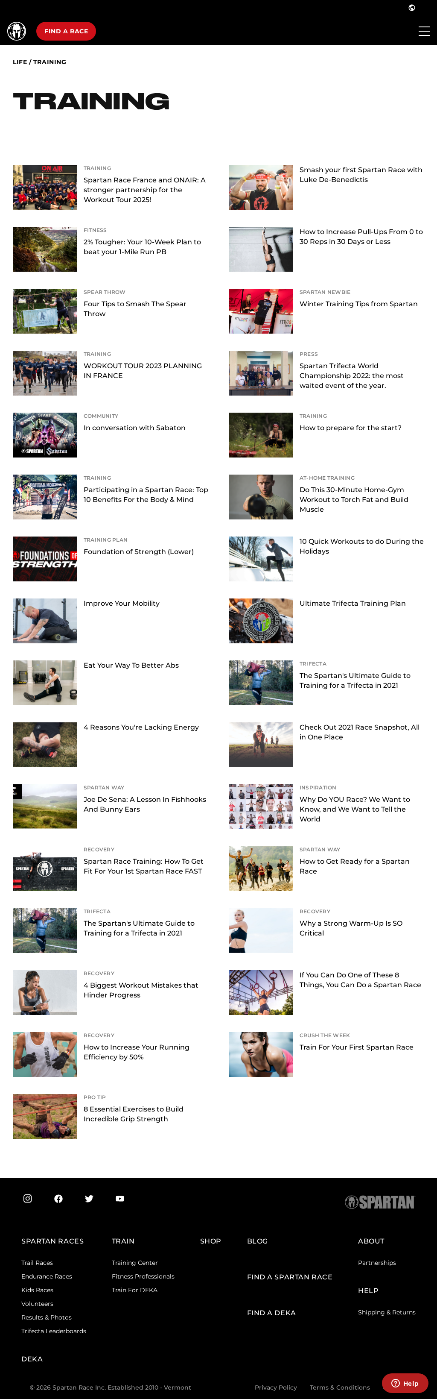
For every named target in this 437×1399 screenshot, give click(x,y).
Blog (257, 1241)
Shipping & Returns (387, 1312)
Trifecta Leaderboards (53, 1331)
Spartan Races (52, 1241)
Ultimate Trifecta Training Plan (353, 603)
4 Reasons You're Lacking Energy (141, 727)
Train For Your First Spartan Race (357, 1047)
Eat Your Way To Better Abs (131, 665)
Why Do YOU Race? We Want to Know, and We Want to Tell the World (355, 809)
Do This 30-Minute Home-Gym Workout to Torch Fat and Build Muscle (354, 499)
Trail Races (37, 1263)
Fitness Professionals (143, 1276)
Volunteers (37, 1304)
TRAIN (123, 1241)
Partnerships (377, 1263)
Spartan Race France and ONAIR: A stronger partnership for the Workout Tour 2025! (145, 190)
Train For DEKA (134, 1290)
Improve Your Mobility (122, 603)
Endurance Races (46, 1276)
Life (20, 62)
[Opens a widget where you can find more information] (405, 1384)
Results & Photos (46, 1317)
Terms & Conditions (340, 1387)
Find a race (66, 31)
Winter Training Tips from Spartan (359, 304)
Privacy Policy (276, 1387)
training (49, 62)
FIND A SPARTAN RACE (290, 1277)
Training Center (135, 1263)
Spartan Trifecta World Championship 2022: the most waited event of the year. (352, 376)
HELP (368, 1291)
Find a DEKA (271, 1313)
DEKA (32, 1359)
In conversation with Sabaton (135, 428)
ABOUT (371, 1241)
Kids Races (37, 1290)
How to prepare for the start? (351, 428)
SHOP (210, 1241)
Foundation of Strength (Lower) (139, 552)
